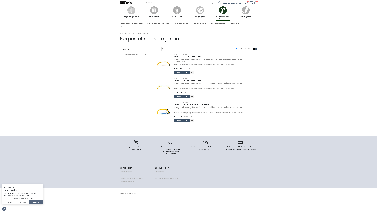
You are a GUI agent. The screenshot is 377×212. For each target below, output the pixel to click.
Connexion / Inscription (231, 3)
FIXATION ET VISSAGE (200, 24)
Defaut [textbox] (164, 49)
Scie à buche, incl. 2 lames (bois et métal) (192, 104)
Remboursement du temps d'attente (131, 178)
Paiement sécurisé (126, 172)
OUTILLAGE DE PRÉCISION (182, 24)
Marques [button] (125, 50)
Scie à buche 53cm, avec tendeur (188, 56)
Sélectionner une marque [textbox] (130, 54)
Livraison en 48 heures (127, 175)
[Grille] (254, 49)
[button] (255, 3)
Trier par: (157, 49)
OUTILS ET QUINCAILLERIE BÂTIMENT (156, 27)
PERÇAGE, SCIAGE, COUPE (218, 24)
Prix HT (239, 49)
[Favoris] (246, 3)
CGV (156, 175)
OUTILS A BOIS (137, 27)
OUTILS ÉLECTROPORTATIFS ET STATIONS (159, 24)
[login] (220, 3)
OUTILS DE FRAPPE (234, 24)
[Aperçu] (192, 72)
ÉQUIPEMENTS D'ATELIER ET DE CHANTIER (131, 24)
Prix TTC (247, 49)
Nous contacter (160, 172)
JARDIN (173, 27)
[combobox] (168, 49)
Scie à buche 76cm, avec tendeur (188, 80)
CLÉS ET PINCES (124, 27)
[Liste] (256, 49)
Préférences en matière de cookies (166, 178)
